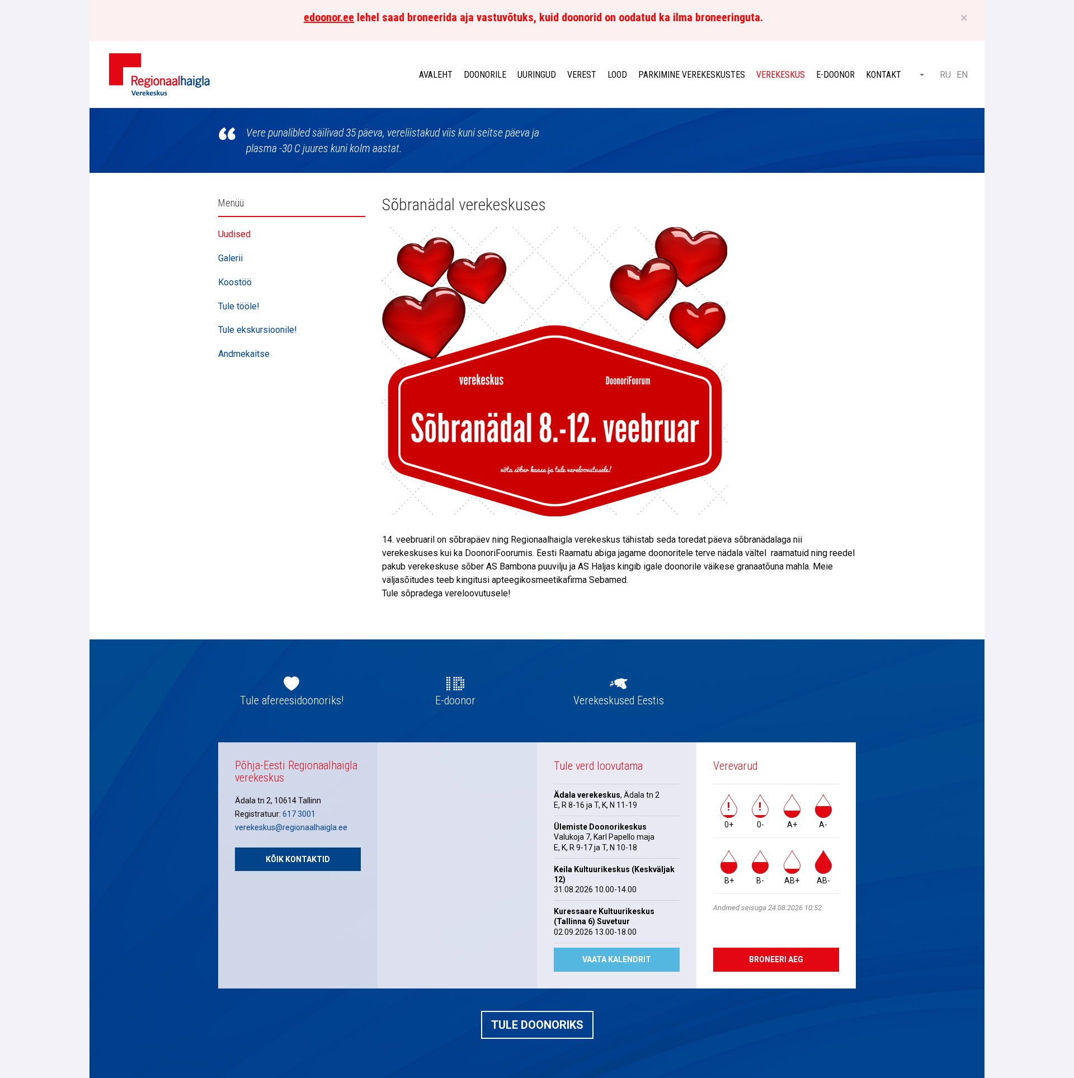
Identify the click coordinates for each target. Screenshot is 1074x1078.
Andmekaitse (244, 354)
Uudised (234, 234)
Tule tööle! (239, 306)
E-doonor (835, 74)
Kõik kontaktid (298, 859)
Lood (617, 74)
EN (962, 74)
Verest (581, 74)
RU (945, 74)
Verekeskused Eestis (618, 700)
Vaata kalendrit (616, 959)
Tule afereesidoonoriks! (291, 700)
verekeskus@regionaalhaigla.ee (291, 827)
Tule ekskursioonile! (257, 329)
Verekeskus (780, 74)
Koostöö (235, 282)
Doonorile (485, 74)
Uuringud (536, 74)
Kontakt (883, 74)
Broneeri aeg (776, 959)
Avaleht (436, 74)
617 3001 (298, 813)
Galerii (230, 258)
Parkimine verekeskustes (691, 74)
